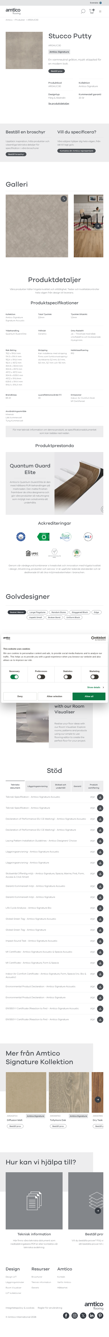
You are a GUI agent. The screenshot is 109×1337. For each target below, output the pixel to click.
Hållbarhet (62, 1287)
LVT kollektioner (13, 1293)
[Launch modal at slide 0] (64, 199)
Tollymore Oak (58, 1120)
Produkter (20, 20)
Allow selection (54, 696)
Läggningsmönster (15, 1282)
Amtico (9, 20)
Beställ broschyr (16, 154)
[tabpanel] (54, 814)
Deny (20, 696)
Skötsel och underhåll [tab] (60, 786)
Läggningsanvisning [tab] (38, 786)
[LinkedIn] (92, 1315)
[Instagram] (75, 1315)
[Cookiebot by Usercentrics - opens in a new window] (93, 638)
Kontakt (61, 1277)
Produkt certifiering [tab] (93, 786)
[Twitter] (83, 1315)
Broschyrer (37, 1277)
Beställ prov (56, 71)
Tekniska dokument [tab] (15, 786)
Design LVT (11, 1277)
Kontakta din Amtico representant (76, 150)
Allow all (89, 696)
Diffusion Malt (14, 1120)
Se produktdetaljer (58, 103)
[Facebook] (66, 1315)
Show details (93, 687)
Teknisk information (41, 1282)
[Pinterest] (100, 1315)
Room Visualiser (13, 1287)
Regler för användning (50, 1307)
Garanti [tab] (77, 786)
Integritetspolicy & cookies (20, 1307)
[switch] (41, 677)
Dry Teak (98, 1120)
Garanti (35, 1287)
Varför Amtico (64, 1282)
